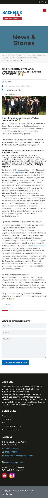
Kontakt (6, 423)
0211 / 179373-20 (12, 452)
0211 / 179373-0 (12, 448)
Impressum (7, 416)
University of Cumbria (36, 246)
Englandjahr (19, 172)
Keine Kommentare (11, 94)
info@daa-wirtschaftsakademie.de (19, 455)
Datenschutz (8, 419)
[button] (4, 494)
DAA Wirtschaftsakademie (12, 426)
